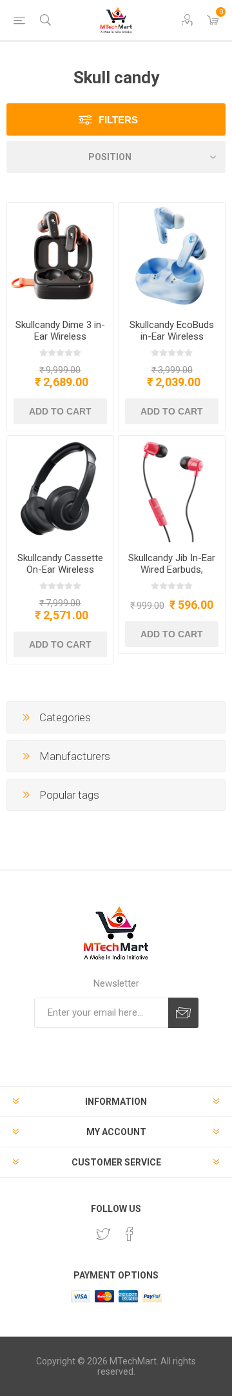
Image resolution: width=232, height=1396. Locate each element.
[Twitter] (103, 1234)
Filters (118, 119)
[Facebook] (129, 1234)
